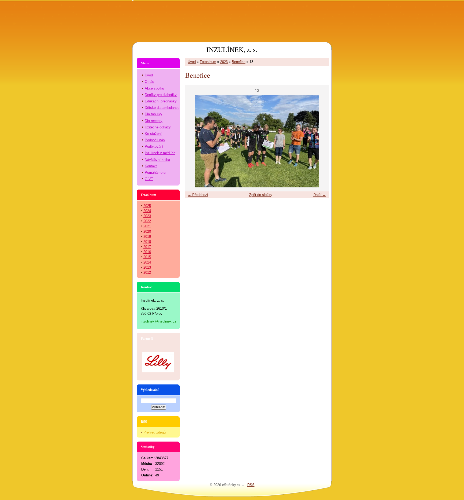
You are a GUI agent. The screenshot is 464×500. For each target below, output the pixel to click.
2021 (147, 226)
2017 (147, 247)
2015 (147, 257)
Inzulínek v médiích (160, 153)
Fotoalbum (208, 62)
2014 (147, 262)
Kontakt (151, 166)
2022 (147, 221)
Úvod (192, 62)
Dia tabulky (153, 114)
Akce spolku (154, 88)
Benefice (238, 62)
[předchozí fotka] (194, 141)
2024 (147, 211)
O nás (149, 82)
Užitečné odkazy (158, 127)
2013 (147, 267)
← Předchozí (198, 195)
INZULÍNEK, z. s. (231, 49)
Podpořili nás (155, 140)
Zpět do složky (260, 195)
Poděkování (154, 147)
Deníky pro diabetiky (161, 95)
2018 (147, 242)
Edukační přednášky (161, 101)
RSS (251, 485)
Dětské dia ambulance (162, 108)
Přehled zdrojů (154, 432)
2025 (147, 206)
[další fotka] (320, 141)
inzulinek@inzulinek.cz (158, 321)
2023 (224, 62)
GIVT (149, 179)
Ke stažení (153, 134)
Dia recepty (153, 121)
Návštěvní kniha (157, 160)
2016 (147, 252)
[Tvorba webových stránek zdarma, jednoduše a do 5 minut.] (243, 485)
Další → (319, 195)
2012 (147, 273)
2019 (147, 237)
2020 (147, 231)
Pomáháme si (155, 173)
